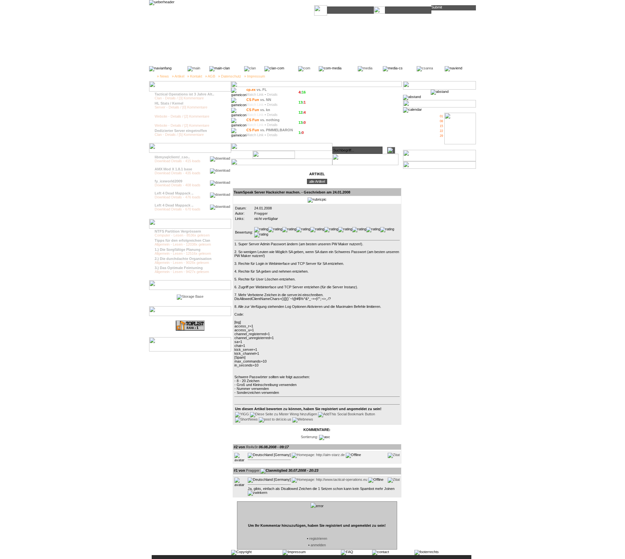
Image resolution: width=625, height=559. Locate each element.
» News (163, 76)
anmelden (318, 545)
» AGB (210, 76)
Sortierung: (309, 437)
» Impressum (254, 76)
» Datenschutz (229, 76)
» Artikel (178, 76)
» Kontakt (194, 76)
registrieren (318, 538)
